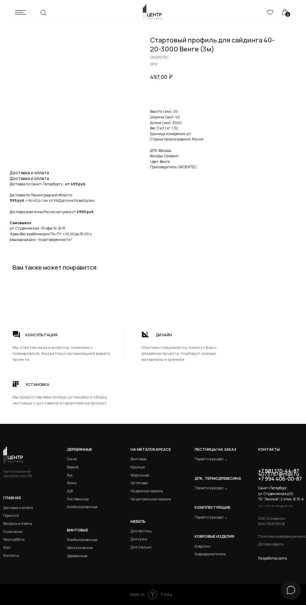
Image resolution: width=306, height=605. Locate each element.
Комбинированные (82, 506)
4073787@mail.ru (278, 473)
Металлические (80, 547)
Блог (7, 547)
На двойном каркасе (147, 491)
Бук (70, 475)
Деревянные (79, 449)
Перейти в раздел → (211, 459)
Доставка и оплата (18, 507)
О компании (13, 531)
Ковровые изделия (214, 536)
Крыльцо (138, 467)
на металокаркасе (151, 449)
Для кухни (139, 539)
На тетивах (139, 482)
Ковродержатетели (210, 554)
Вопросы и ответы (17, 523)
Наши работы (14, 539)
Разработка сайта (272, 558)
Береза (73, 467)
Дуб (70, 491)
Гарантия (11, 515)
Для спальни (141, 547)
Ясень (72, 482)
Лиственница (78, 499)
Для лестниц (141, 531)
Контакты (11, 555)
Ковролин (202, 546)
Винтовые (138, 459)
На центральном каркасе (151, 499)
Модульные (140, 475)
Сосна (72, 459)
